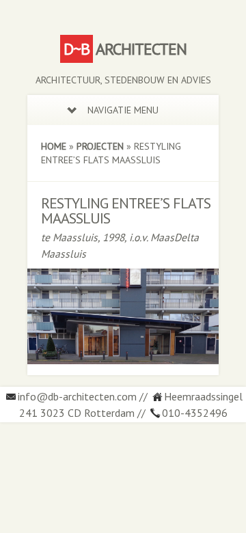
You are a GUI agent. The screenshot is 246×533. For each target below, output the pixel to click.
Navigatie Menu (123, 110)
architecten (125, 48)
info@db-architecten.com (77, 396)
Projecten (100, 146)
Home (53, 146)
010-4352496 (195, 413)
